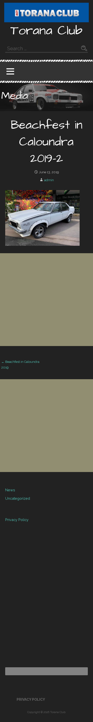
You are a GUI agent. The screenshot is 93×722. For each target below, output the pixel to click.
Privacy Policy (17, 520)
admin (49, 180)
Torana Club (46, 31)
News (10, 490)
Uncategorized (17, 498)
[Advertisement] (46, 299)
